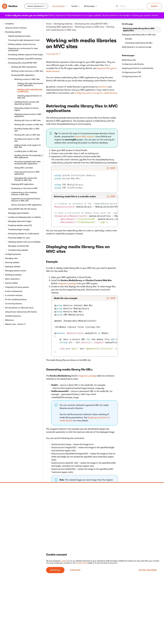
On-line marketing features (16, 299)
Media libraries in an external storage (136, 47)
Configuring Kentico (13, 254)
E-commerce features (13, 295)
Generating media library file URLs (138, 43)
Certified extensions (13, 316)
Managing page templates (18, 213)
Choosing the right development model (23, 40)
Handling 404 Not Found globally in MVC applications (28, 156)
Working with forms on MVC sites (27, 120)
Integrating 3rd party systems (17, 287)
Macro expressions (12, 279)
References (9, 320)
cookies (64, 561)
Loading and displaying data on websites (24, 217)
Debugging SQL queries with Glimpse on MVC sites (25, 179)
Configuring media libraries (133, 64)
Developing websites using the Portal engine (25, 55)
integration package (87, 376)
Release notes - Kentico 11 (15, 324)
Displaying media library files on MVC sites (139, 35)
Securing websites (12, 262)
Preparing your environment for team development (23, 49)
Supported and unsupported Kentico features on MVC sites (25, 200)
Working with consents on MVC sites (28, 124)
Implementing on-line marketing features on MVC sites (24, 193)
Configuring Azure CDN (131, 72)
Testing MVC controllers (23, 168)
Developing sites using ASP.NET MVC (22, 63)
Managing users (11, 258)
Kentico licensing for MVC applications (26, 205)
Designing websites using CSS (20, 225)
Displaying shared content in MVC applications (27, 115)
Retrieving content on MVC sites (27, 79)
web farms (103, 87)
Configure (75, 570)
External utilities (11, 283)
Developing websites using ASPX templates (25, 59)
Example (128, 39)
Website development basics (19, 36)
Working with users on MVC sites (27, 135)
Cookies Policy (82, 563)
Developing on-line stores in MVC (24, 188)
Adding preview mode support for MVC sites (27, 146)
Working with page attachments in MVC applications (30, 84)
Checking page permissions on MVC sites (29, 97)
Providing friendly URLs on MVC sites (26, 130)
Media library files (129, 60)
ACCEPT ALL (55, 570)
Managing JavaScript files (18, 246)
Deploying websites (12, 266)
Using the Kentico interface (16, 28)
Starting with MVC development (24, 67)
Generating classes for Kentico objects (26, 109)
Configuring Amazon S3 (131, 76)
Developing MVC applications (22, 75)
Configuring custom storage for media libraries (95, 93)
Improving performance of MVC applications (27, 173)
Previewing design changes (18, 229)
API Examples (89, 6)
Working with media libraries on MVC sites (29, 90)
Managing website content (15, 271)
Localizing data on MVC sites (25, 151)
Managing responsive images (19, 221)
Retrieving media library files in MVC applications (139, 29)
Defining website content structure (22, 44)
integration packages (67, 283)
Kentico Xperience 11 (35, 6)
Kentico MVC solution (84, 136)
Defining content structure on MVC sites (27, 71)
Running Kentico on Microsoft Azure (19, 308)
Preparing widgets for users (19, 238)
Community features (13, 304)
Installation (9, 24)
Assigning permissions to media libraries (137, 68)
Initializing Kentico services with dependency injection (26, 103)
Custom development (13, 291)
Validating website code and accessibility (24, 242)
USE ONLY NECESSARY (147, 570)
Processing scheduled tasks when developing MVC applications (27, 163)
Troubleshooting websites (18, 250)
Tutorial (74, 6)
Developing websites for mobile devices (23, 234)
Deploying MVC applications (22, 184)
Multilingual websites (13, 275)
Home (48, 24)
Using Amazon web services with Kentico (21, 312)
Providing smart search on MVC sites (26, 140)
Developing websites (13, 32)
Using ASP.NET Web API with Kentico (22, 209)
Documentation (58, 6)
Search (154, 6)
